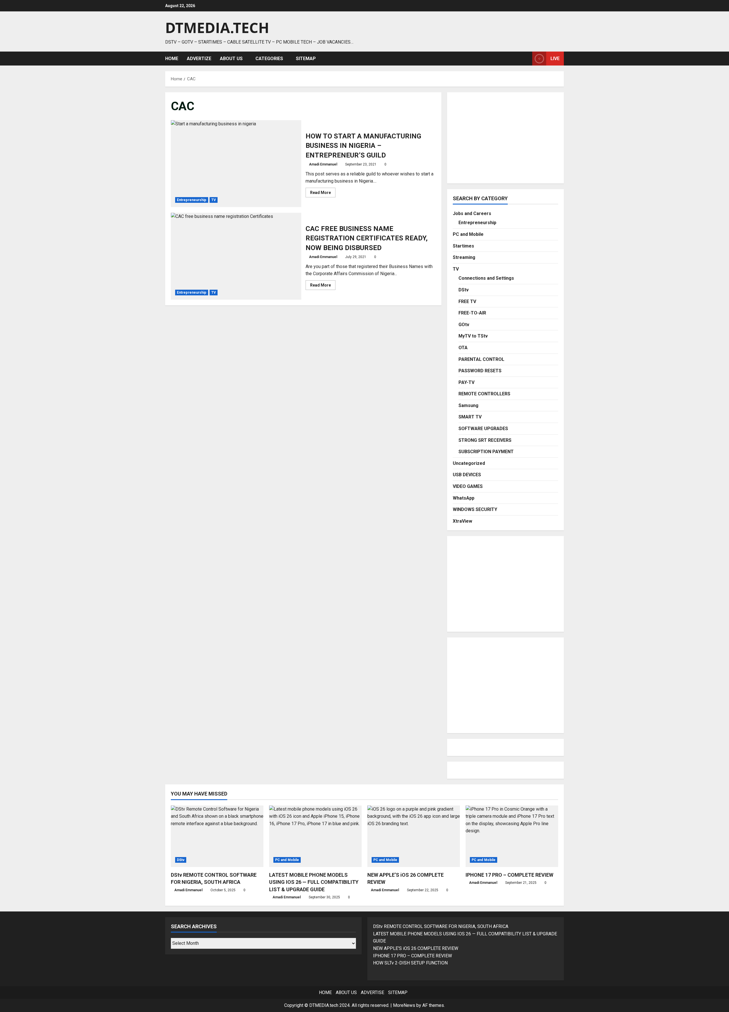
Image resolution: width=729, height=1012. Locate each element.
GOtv (463, 324)
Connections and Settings (486, 278)
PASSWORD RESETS (479, 370)
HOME (171, 58)
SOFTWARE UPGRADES (483, 428)
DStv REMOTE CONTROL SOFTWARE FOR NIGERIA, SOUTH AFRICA (440, 926)
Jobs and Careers (472, 213)
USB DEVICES (467, 474)
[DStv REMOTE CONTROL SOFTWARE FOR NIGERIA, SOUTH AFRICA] (217, 836)
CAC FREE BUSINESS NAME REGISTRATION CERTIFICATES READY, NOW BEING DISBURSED (236, 256)
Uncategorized (469, 463)
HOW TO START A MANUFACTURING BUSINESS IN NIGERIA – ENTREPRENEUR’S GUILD (236, 163)
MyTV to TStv (473, 336)
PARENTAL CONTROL (481, 359)
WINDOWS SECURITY (475, 509)
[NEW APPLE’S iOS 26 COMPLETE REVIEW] (413, 836)
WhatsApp (463, 498)
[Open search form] (526, 58)
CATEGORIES (269, 58)
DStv (463, 290)
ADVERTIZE (199, 58)
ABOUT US (231, 58)
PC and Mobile (468, 234)
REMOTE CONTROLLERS (484, 393)
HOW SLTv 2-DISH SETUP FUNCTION (410, 963)
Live (555, 58)
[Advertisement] (505, 138)
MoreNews (404, 1005)
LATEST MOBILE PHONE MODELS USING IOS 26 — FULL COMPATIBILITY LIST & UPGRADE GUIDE (314, 882)
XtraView (462, 521)
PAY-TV (466, 382)
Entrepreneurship (191, 200)
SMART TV (470, 417)
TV (213, 200)
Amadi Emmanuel (323, 164)
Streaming (464, 257)
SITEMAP (306, 58)
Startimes (463, 246)
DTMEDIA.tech (217, 27)
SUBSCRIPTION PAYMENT (486, 451)
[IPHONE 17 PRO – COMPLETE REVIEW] (512, 836)
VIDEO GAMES (468, 486)
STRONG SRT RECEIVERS (484, 440)
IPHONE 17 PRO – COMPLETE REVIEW (509, 875)
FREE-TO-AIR (472, 313)
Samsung (468, 405)
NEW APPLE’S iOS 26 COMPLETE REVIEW (415, 948)
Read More (322, 193)
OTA (463, 347)
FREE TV (467, 301)
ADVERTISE (372, 992)
